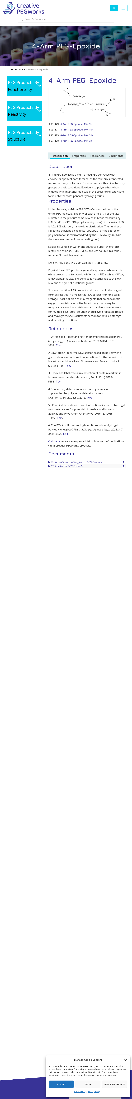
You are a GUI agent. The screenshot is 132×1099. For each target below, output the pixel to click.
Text (58, 381)
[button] (125, 1059)
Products (23, 69)
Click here (54, 441)
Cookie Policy (80, 1091)
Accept (61, 1084)
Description (60, 156)
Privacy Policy (94, 1091)
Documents (116, 156)
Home (14, 69)
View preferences (114, 1084)
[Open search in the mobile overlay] (66, 19)
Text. (59, 345)
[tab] (60, 155)
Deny (88, 1084)
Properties (79, 156)
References (97, 156)
